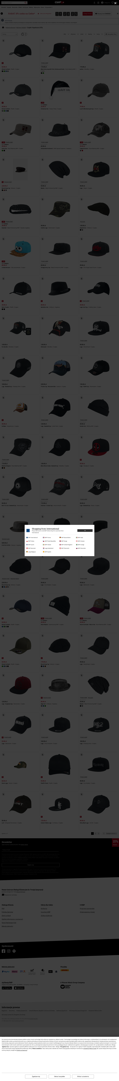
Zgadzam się (36, 1076)
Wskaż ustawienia (83, 1076)
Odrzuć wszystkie (59, 1076)
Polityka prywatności (21, 1050)
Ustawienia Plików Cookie (89, 1048)
